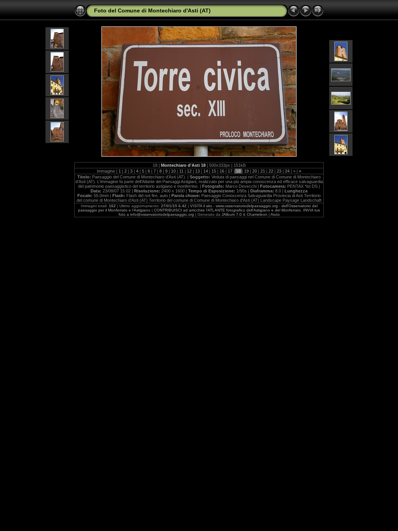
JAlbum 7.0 (232, 214)
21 (262, 171)
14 (205, 171)
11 (181, 171)
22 (270, 171)
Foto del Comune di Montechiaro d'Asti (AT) (152, 10)
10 (173, 171)
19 (246, 171)
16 (221, 171)
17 (230, 171)
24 (287, 171)
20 (254, 171)
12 (189, 171)
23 (279, 171)
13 (197, 171)
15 (213, 171)
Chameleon (257, 214)
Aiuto (275, 214)
